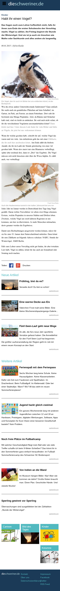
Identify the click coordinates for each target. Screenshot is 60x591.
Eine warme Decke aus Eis (34, 302)
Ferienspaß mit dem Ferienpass (37, 367)
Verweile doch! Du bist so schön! (34, 287)
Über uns (25, 577)
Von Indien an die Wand (32, 470)
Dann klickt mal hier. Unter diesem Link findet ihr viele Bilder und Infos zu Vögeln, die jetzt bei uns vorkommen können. (29, 127)
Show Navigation (4, 3)
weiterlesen (54, 291)
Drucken (26, 265)
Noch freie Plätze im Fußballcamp (20, 439)
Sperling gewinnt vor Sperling (18, 500)
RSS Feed (45, 584)
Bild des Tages (26, 528)
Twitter (43, 581)
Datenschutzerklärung (30, 581)
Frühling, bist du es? (31, 281)
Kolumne (46, 548)
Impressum (45, 574)
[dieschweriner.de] (33, 3)
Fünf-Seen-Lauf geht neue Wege (37, 326)
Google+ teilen (18, 265)
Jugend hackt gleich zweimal (36, 405)
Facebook (45, 577)
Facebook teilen (11, 265)
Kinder (45, 526)
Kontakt (24, 574)
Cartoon (7, 526)
